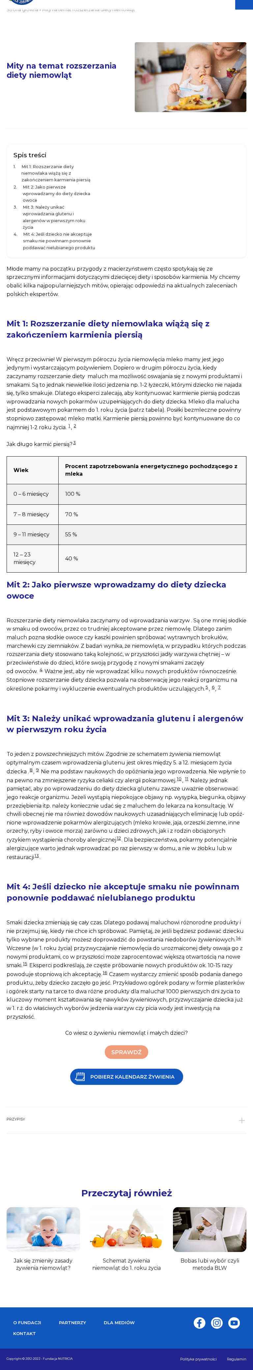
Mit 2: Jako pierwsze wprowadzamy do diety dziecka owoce (56, 194)
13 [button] (37, 855)
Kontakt (24, 1333)
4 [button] (41, 669)
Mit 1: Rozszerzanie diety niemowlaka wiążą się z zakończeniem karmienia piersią (56, 173)
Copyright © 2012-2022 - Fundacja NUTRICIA (39, 1358)
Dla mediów (119, 1322)
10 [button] (179, 778)
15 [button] (25, 963)
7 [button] (219, 687)
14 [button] (238, 937)
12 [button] (119, 838)
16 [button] (105, 972)
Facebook (200, 1323)
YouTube (234, 1323)
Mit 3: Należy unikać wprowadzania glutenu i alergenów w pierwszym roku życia (54, 217)
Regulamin (236, 1359)
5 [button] (207, 687)
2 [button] (75, 425)
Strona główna (22, 9)
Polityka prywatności (198, 1359)
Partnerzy (72, 1322)
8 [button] (31, 769)
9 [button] (37, 769)
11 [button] (186, 778)
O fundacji (27, 1322)
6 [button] (213, 687)
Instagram (217, 1323)
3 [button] (74, 442)
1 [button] (69, 425)
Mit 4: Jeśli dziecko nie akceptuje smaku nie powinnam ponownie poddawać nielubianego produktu (59, 241)
